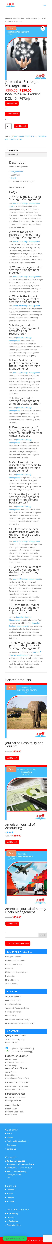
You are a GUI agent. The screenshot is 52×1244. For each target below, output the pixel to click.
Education (9, 968)
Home (7, 18)
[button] (43, 28)
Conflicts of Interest (13, 1012)
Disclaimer (11, 1217)
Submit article (12, 113)
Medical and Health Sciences (16, 972)
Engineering (10, 976)
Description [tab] (13, 150)
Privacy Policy (12, 1213)
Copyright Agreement (14, 996)
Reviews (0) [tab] (13, 154)
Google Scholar (17, 171)
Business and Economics (27, 18)
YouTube (10, 1201)
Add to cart (21, 126)
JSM (20, 139)
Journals (10, 1137)
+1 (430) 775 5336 (24, 1168)
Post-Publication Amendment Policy (19, 1023)
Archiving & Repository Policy (17, 1008)
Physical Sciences (12, 980)
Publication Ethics (14, 1225)
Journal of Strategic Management (26, 241)
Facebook (11, 1190)
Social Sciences (11, 984)
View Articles (12, 103)
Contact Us (11, 1149)
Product (14, 18)
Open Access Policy (13, 1004)
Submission (11, 1145)
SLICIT (13, 178)
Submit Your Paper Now (19, 943)
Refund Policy (10, 1015)
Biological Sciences (13, 956)
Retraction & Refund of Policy (17, 1019)
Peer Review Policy (13, 1000)
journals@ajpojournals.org (23, 1048)
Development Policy (13, 964)
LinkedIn (10, 1197)
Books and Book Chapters (18, 1141)
